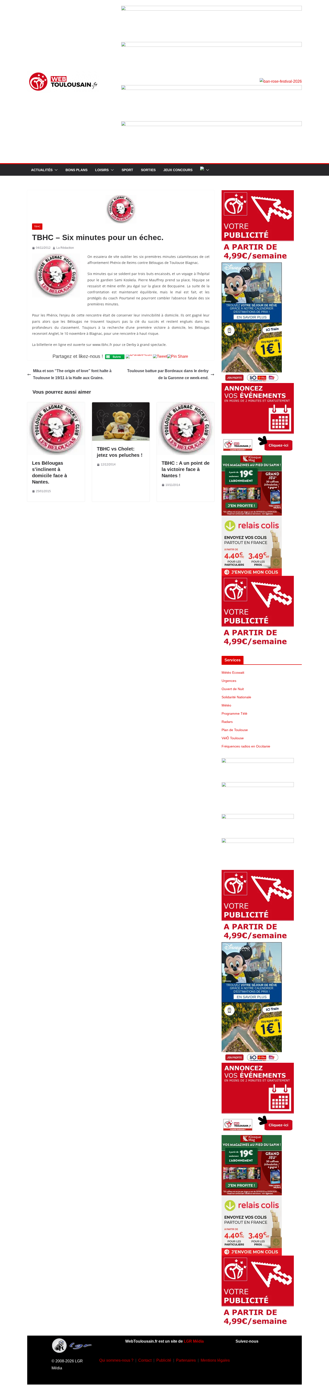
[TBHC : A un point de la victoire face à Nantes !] (185, 406)
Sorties (148, 170)
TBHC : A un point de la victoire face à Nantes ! (186, 469)
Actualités (42, 170)
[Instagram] (256, 1359)
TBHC (37, 226)
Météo (226, 705)
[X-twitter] (249, 1374)
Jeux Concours (177, 170)
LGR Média (194, 1341)
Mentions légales (215, 1360)
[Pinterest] (263, 1374)
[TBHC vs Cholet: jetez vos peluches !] (121, 406)
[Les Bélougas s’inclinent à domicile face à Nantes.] (56, 406)
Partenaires (186, 1360)
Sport (127, 170)
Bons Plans (76, 170)
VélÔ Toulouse (233, 738)
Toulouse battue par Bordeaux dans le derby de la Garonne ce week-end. (168, 374)
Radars (227, 722)
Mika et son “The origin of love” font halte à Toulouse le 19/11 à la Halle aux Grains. (72, 374)
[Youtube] (271, 1359)
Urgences (229, 681)
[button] (55, 170)
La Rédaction (65, 247)
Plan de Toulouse (235, 730)
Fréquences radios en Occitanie (246, 746)
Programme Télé (234, 713)
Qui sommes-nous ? (116, 1360)
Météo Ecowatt (233, 672)
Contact (144, 1360)
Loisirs (102, 170)
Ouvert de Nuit (233, 689)
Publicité (163, 1360)
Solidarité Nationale (236, 697)
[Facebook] (242, 1359)
